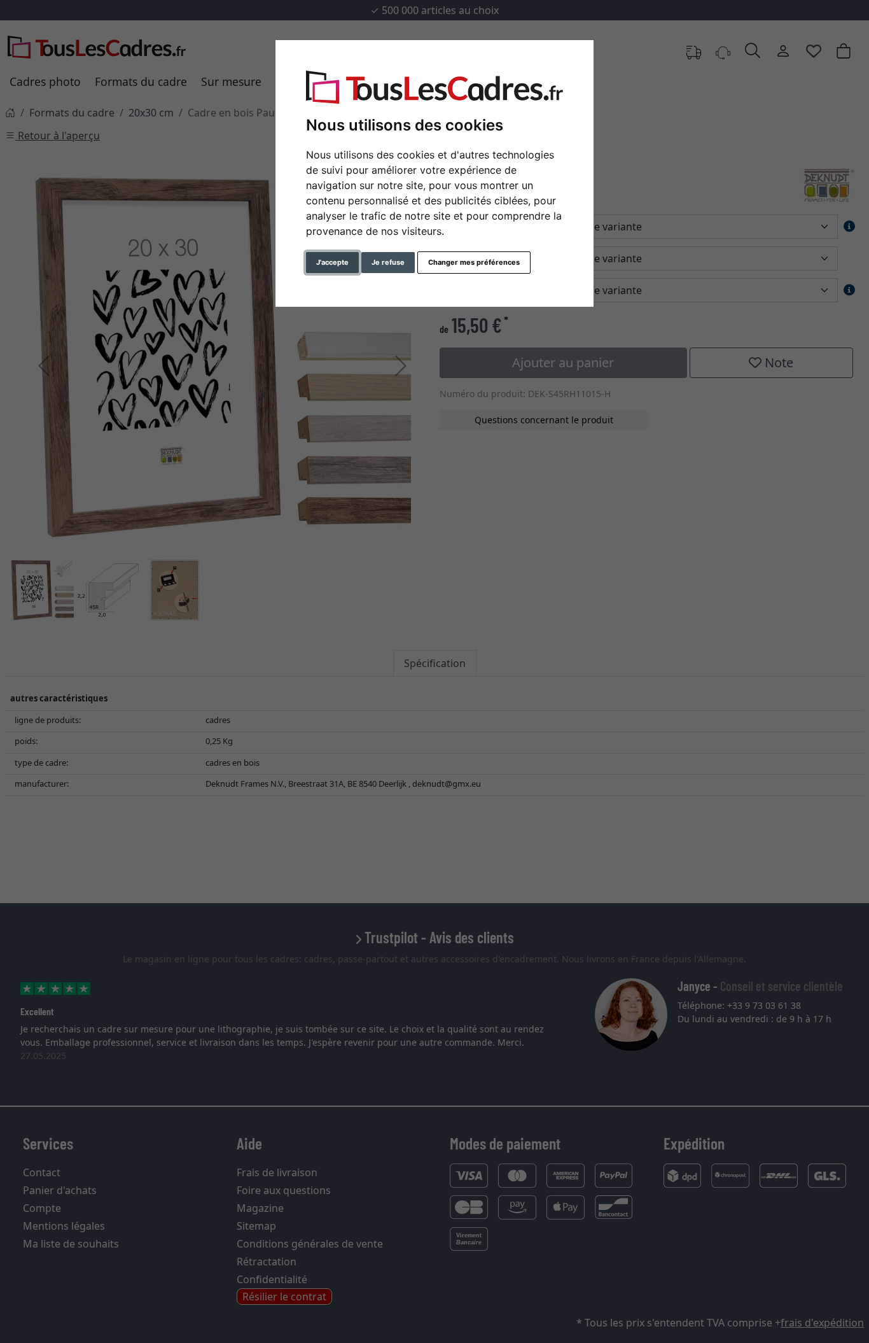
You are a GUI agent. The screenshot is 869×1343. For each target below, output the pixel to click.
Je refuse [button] (388, 262)
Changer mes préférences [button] (474, 262)
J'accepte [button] (332, 262)
